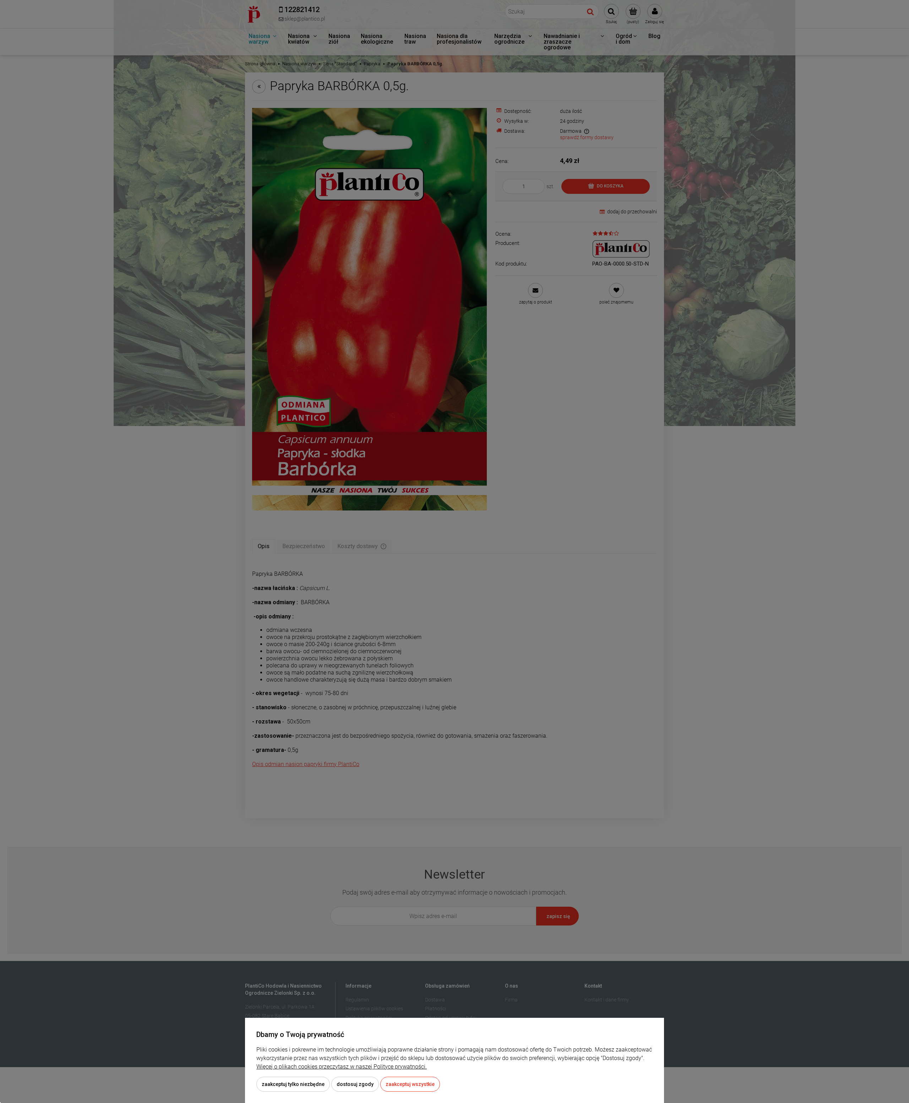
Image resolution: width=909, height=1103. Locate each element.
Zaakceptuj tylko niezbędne (293, 1084)
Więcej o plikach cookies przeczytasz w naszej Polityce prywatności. (341, 1066)
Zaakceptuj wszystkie (410, 1084)
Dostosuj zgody (355, 1084)
